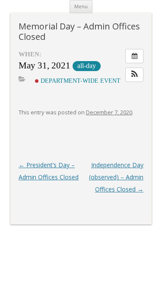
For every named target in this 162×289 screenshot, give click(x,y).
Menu (81, 6)
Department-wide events (81, 80)
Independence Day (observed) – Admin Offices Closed (116, 177)
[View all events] (134, 56)
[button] (134, 74)
